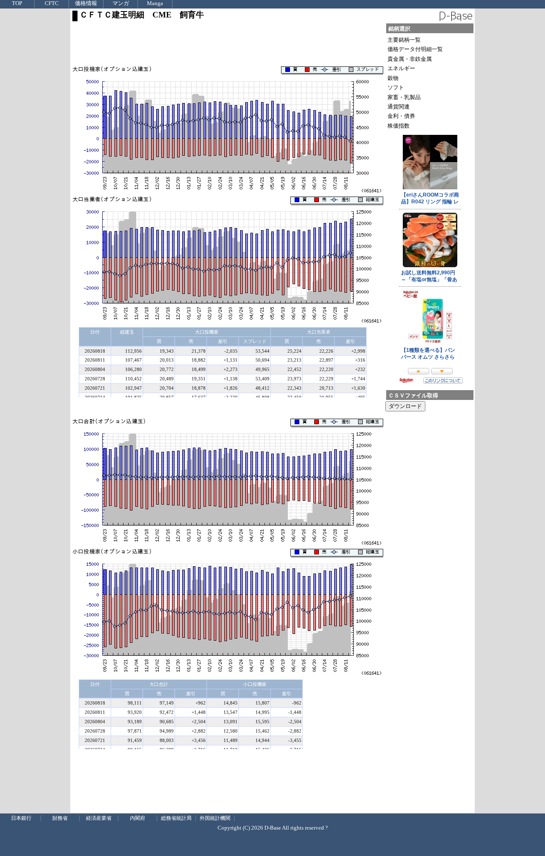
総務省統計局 (176, 818)
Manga (155, 3)
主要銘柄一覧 (404, 40)
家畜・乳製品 (404, 97)
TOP (17, 3)
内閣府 (137, 818)
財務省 (60, 818)
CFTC (52, 3)
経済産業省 (99, 818)
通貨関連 (398, 106)
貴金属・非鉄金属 (409, 59)
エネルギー (401, 68)
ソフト (395, 87)
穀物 (393, 78)
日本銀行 (21, 818)
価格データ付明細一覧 (415, 49)
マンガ (120, 3)
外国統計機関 (215, 818)
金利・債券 (401, 116)
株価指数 (398, 126)
